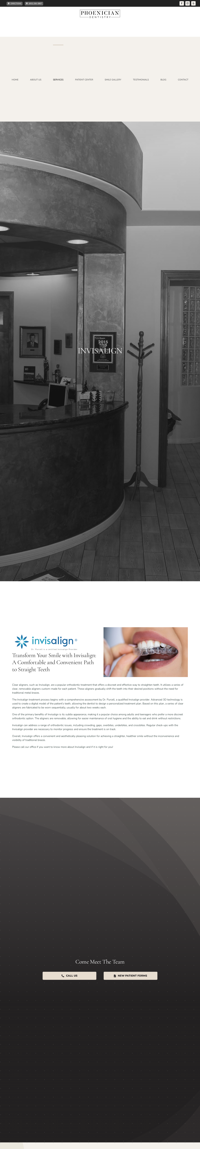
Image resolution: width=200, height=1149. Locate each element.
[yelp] (193, 3)
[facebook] (182, 3)
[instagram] (187, 3)
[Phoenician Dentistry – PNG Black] (100, 11)
